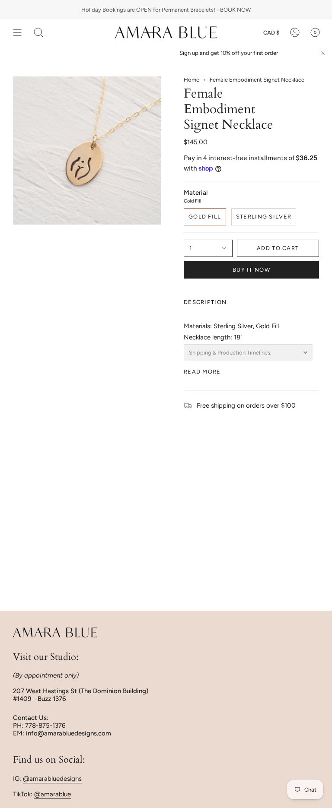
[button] (38, 32)
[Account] (295, 32)
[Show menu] (17, 32)
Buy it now (251, 269)
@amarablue (52, 794)
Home (191, 79)
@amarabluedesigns (52, 779)
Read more (202, 371)
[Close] (323, 53)
